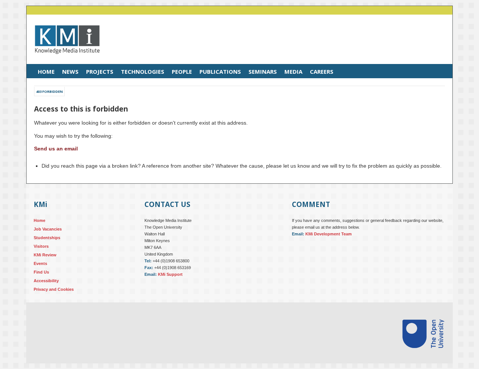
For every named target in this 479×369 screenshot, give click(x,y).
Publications (220, 71)
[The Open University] (423, 357)
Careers (321, 71)
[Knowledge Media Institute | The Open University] (63, 59)
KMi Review (45, 255)
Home (46, 71)
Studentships (47, 237)
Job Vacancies (48, 229)
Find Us (41, 272)
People (182, 71)
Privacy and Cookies (54, 289)
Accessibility (46, 280)
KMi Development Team (328, 234)
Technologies (142, 71)
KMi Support (170, 274)
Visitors (41, 246)
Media (293, 71)
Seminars (262, 71)
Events (40, 263)
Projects (99, 71)
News (70, 71)
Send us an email (56, 149)
